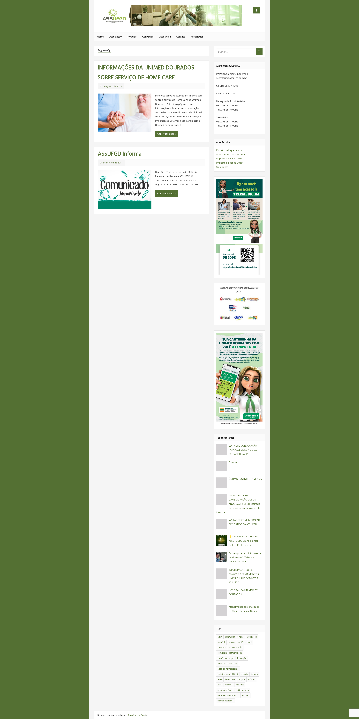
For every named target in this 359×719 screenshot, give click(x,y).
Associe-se (165, 36)
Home (100, 36)
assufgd (221, 642)
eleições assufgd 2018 (228, 674)
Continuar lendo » (166, 133)
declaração (242, 658)
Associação (115, 36)
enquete (244, 674)
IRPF (220, 684)
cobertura (222, 647)
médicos (229, 684)
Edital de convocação (227, 663)
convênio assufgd (225, 658)
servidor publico (241, 690)
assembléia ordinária (234, 636)
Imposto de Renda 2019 (229, 162)
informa (252, 679)
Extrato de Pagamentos (229, 150)
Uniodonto (222, 167)
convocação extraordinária (230, 652)
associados (252, 636)
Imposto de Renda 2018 (229, 158)
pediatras (240, 684)
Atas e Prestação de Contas (231, 154)
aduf (220, 636)
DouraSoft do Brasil (136, 715)
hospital (241, 679)
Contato (180, 36)
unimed (245, 695)
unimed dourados (225, 700)
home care (230, 679)
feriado (254, 674)
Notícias (132, 36)
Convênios (148, 36)
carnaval (231, 642)
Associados (197, 36)
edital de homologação (228, 668)
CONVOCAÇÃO (236, 647)
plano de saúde (224, 690)
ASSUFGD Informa (119, 154)
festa (220, 679)
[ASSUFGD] (170, 25)
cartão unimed (245, 642)
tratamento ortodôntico (228, 695)
